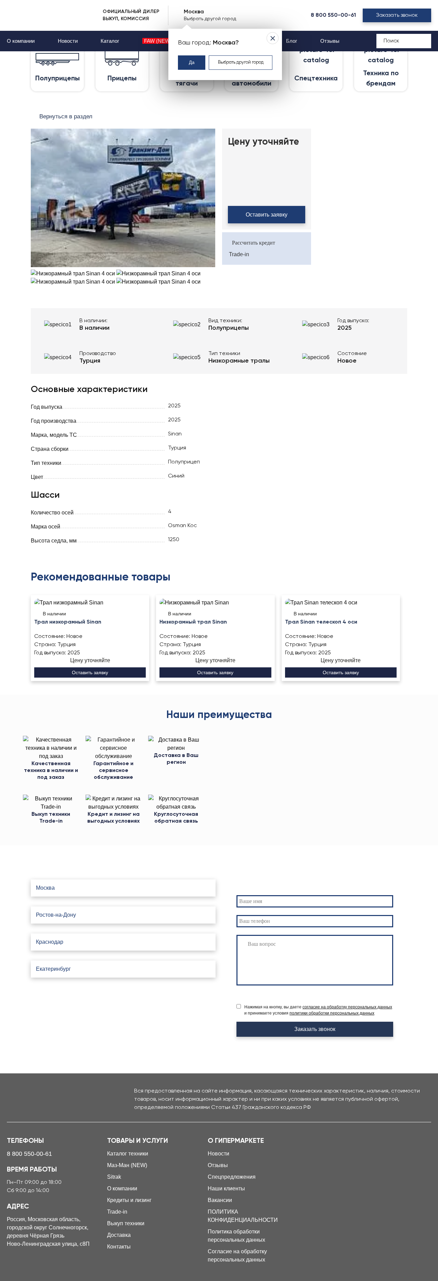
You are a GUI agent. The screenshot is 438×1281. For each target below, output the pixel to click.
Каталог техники (127, 1153)
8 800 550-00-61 (333, 15)
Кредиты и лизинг (129, 1200)
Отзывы (329, 41)
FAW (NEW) (157, 41)
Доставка (119, 1235)
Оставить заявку (266, 215)
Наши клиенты (226, 1188)
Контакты (119, 1247)
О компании (21, 41)
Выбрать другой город (240, 62)
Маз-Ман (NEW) (127, 1165)
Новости (68, 41)
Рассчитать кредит (253, 243)
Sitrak (114, 1177)
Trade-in (239, 254)
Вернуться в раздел (65, 116)
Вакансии (220, 1200)
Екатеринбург (53, 969)
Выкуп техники (125, 1223)
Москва (45, 888)
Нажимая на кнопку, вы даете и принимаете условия (318, 1010)
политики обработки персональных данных (331, 1013)
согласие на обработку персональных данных (347, 1007)
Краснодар (49, 942)
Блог (291, 41)
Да (191, 62)
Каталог (110, 41)
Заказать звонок (397, 15)
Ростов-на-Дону (56, 915)
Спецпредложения (232, 1177)
